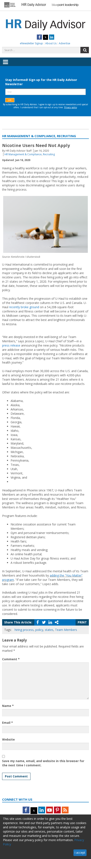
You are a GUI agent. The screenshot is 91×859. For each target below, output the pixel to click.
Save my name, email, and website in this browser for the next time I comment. (43, 763)
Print (82, 622)
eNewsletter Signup (31, 43)
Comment (11, 659)
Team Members (66, 630)
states (49, 630)
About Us (51, 43)
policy (39, 630)
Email (7, 723)
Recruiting (49, 154)
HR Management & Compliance (23, 154)
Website (8, 739)
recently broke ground (24, 307)
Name (8, 706)
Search (84, 50)
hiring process (24, 630)
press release (11, 345)
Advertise (64, 43)
